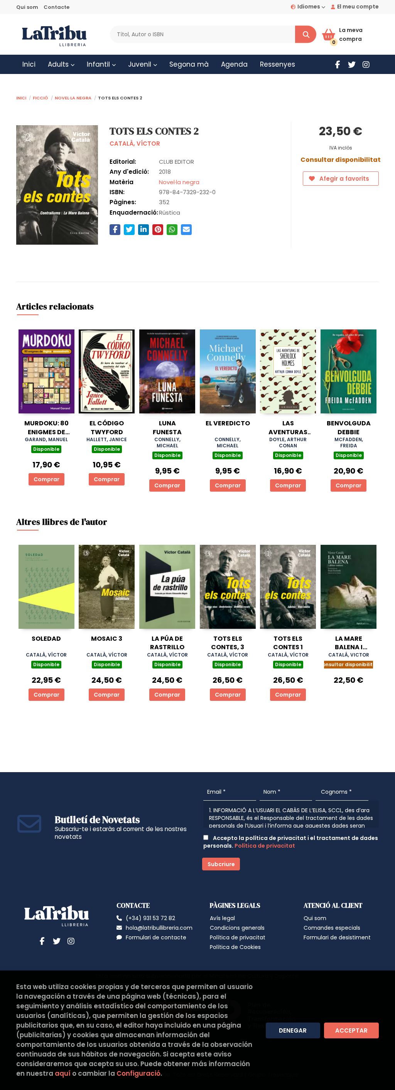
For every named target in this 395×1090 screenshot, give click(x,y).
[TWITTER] (352, 64)
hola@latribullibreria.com (159, 928)
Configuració (138, 1073)
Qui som (27, 7)
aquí (63, 1073)
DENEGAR (293, 1030)
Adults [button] (59, 64)
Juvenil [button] (140, 64)
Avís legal (222, 918)
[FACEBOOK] (337, 64)
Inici (21, 97)
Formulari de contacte (156, 937)
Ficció (40, 97)
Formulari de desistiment (337, 937)
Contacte (56, 7)
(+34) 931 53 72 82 (150, 918)
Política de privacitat (265, 846)
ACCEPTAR (351, 1030)
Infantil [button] (99, 64)
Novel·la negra (73, 97)
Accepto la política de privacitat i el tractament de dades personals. (290, 842)
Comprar (46, 479)
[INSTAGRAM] (366, 64)
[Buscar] (305, 34)
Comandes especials (332, 928)
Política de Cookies (235, 947)
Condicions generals (237, 928)
